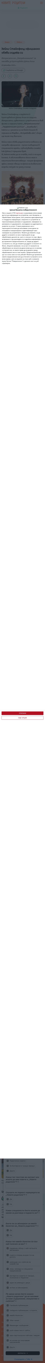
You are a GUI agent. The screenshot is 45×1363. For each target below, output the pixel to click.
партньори (19, 213)
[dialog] (22, 681)
